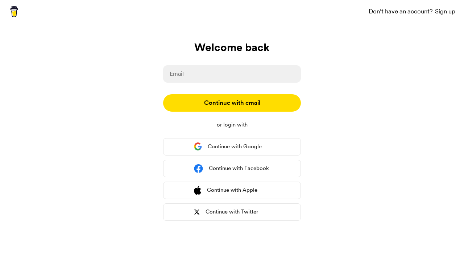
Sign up (445, 11)
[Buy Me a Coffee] (14, 11)
